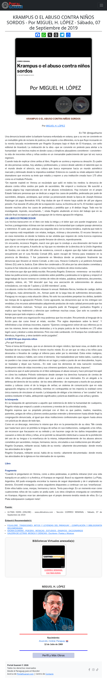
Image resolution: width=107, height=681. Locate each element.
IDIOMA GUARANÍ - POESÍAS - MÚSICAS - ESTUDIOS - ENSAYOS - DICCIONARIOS (45, 531)
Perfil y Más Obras (53, 655)
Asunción (43, 641)
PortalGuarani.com (25, 674)
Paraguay (60, 641)
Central (52, 641)
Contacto (50, 674)
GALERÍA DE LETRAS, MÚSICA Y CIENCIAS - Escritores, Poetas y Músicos (40, 533)
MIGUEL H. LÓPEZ (55, 126)
